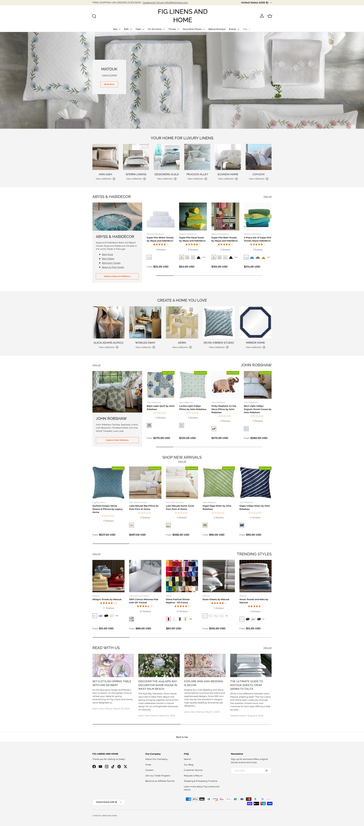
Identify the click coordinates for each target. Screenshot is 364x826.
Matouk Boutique (217, 29)
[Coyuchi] (259, 157)
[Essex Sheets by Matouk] (219, 576)
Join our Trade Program (157, 775)
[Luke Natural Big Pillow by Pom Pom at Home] (145, 482)
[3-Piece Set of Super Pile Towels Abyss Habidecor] (258, 216)
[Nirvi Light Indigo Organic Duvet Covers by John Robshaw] (258, 385)
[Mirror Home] (255, 322)
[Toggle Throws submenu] (178, 29)
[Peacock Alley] (197, 157)
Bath (126, 29)
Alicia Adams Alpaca (108, 342)
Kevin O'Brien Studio (219, 342)
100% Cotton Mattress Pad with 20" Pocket (143, 601)
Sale (245, 29)
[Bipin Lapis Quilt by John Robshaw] (161, 385)
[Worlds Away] (145, 322)
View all (267, 196)
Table (138, 29)
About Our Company (156, 759)
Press (148, 764)
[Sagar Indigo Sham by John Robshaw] (255, 482)
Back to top (182, 737)
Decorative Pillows (192, 29)
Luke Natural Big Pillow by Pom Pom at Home (144, 507)
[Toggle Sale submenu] (249, 29)
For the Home (155, 29)
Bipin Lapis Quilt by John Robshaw (160, 408)
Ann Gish (105, 174)
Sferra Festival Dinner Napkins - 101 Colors (178, 601)
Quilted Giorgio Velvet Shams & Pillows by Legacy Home (107, 509)
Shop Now (109, 84)
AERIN (182, 342)
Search (187, 759)
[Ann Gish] (105, 157)
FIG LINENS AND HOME (107, 816)
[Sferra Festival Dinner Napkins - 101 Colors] (182, 576)
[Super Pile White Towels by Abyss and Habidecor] (161, 216)
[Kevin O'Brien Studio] (219, 322)
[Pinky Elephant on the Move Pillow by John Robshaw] (225, 385)
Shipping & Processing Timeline (200, 781)
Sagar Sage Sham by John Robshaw (217, 507)
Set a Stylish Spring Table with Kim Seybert (111, 683)
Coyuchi (258, 174)
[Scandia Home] (228, 157)
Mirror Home (255, 342)
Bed (115, 29)
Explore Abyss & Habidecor (117, 276)
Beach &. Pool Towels (113, 267)
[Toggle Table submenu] (143, 29)
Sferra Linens (136, 174)
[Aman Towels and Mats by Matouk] (255, 576)
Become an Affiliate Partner (160, 781)
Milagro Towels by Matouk (107, 599)
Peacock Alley (197, 174)
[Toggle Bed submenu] (119, 29)
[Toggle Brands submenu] (238, 29)
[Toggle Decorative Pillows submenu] (204, 29)
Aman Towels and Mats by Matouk (253, 601)
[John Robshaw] (117, 392)
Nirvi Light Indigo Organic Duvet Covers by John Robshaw (257, 409)
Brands (232, 29)
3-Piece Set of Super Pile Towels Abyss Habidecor (257, 239)
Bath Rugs (107, 254)
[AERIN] (182, 322)
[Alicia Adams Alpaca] (108, 322)
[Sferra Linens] (136, 157)
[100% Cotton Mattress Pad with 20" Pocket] (145, 576)
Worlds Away (145, 342)
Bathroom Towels (111, 263)
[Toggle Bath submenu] (131, 29)
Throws (172, 29)
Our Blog (188, 764)
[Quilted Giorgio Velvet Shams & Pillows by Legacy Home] (108, 482)
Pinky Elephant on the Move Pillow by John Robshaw (223, 409)
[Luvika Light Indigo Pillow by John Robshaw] (193, 385)
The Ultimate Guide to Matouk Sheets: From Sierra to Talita (246, 685)
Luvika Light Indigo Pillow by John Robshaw (192, 408)
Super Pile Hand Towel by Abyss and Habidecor (192, 239)
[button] (270, 16)
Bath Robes (108, 258)
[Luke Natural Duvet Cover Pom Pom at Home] (182, 482)
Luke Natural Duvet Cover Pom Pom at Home (180, 507)
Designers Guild (167, 174)
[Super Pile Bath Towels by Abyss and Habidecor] (225, 216)
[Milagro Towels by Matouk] (108, 576)
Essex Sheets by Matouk (216, 599)
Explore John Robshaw (117, 440)
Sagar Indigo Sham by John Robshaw (254, 507)
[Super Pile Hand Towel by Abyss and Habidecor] (193, 216)
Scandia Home (228, 174)
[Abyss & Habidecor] (117, 217)
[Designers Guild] (167, 157)
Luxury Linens (109, 75)
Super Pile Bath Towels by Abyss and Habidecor (224, 239)
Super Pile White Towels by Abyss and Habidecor (160, 239)
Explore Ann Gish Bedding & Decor (203, 683)
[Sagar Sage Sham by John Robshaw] (219, 482)
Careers (149, 770)
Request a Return (193, 775)
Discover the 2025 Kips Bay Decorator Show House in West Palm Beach (157, 685)
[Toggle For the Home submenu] (164, 29)
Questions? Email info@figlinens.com (165, 2)
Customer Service (193, 770)
